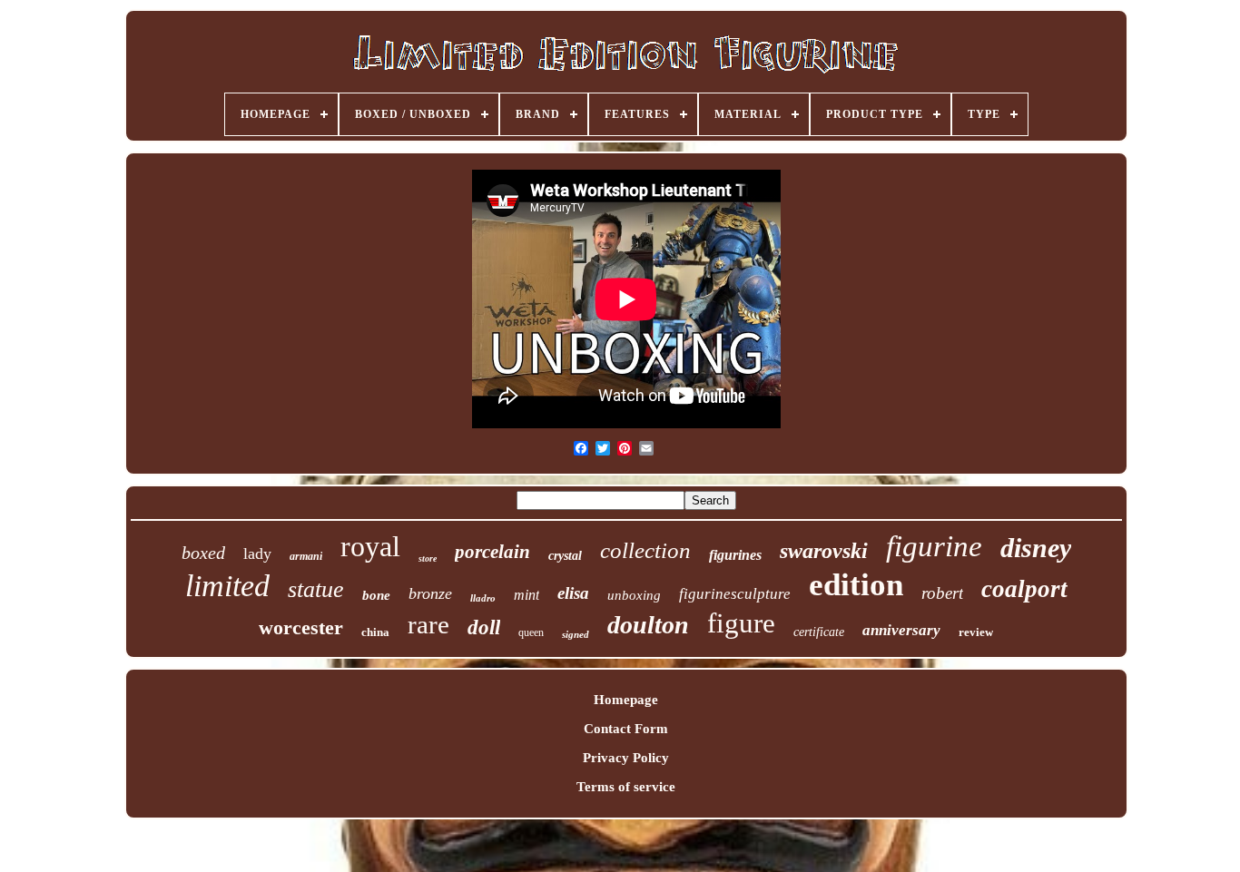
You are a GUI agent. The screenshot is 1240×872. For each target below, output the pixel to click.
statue (316, 589)
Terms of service (625, 786)
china (375, 632)
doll (483, 627)
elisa (573, 593)
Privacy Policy (626, 757)
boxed (203, 553)
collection (645, 550)
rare (428, 624)
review (976, 632)
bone (376, 595)
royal (370, 546)
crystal (565, 556)
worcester (301, 627)
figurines (735, 555)
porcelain (492, 552)
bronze (430, 593)
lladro (483, 598)
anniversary (901, 630)
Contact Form (626, 728)
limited (227, 586)
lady (257, 553)
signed (575, 634)
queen (531, 632)
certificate (818, 632)
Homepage (626, 699)
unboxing (634, 595)
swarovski (824, 551)
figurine (934, 546)
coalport (1024, 589)
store (427, 558)
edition (856, 585)
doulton (648, 625)
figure (741, 623)
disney (1035, 548)
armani (306, 556)
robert (942, 593)
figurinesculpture (735, 594)
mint (526, 595)
